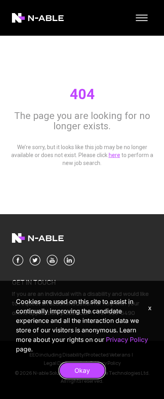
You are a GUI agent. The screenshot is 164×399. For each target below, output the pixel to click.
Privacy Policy (127, 339)
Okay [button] (82, 370)
